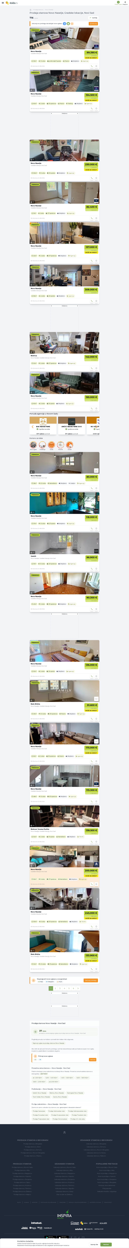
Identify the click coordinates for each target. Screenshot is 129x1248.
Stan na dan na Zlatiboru (64, 1194)
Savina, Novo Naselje (60, 1097)
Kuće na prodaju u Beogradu (106, 1182)
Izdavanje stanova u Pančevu (64, 1185)
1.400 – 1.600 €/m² (67, 1078)
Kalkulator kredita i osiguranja (106, 1191)
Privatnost (108, 1202)
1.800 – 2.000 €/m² (39, 1082)
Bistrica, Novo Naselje (57, 1093)
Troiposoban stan (41, 1119)
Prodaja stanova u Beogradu (32, 1144)
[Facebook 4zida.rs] (71, 1238)
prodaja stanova (38, 9)
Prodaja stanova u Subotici (22, 1176)
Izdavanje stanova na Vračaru (96, 1153)
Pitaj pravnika (106, 1188)
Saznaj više (94, 1244)
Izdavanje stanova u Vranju (64, 1191)
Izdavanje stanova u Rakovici (96, 1156)
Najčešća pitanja (95, 1202)
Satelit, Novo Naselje (39, 1093)
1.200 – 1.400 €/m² (51, 1078)
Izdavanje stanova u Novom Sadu (64, 1167)
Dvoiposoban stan (60, 1115)
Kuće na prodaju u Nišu (106, 1170)
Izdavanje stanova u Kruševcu (64, 1182)
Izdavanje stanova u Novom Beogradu (96, 1150)
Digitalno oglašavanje (48, 1202)
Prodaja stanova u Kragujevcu (22, 1173)
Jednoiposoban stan (77, 1111)
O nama (26, 1202)
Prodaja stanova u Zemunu (33, 1150)
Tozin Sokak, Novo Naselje (41, 1097)
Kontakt (35, 1202)
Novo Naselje (49, 9)
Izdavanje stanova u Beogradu (96, 1144)
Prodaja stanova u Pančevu (22, 1188)
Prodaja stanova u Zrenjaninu (22, 1179)
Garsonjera (39, 1111)
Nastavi (106, 1244)
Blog (19, 1202)
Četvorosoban (60, 1119)
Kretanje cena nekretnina (106, 1185)
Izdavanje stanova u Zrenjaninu (64, 1179)
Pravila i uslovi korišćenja (78, 1202)
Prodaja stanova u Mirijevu (32, 1156)
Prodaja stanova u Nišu (22, 1170)
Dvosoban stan (40, 1115)
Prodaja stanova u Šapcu (22, 1182)
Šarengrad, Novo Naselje (75, 1093)
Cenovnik (62, 1202)
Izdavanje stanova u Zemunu (96, 1147)
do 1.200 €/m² (37, 1078)
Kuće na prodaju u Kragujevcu (107, 1173)
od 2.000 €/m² (53, 1082)
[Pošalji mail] (83, 1237)
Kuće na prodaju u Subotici (107, 1176)
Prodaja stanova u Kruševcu (22, 1185)
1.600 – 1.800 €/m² (82, 1078)
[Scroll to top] (64, 1132)
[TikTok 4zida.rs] (79, 1238)
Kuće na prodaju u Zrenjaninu (106, 1179)
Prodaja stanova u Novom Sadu (22, 1167)
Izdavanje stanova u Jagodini (64, 1188)
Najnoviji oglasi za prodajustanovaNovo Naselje (48, 1043)
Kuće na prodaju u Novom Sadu (106, 1167)
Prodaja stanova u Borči (33, 1147)
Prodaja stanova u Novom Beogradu (33, 1153)
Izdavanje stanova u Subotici (64, 1176)
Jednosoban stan (56, 1111)
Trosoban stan (79, 1115)
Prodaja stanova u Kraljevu (22, 1194)
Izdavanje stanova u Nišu (64, 1170)
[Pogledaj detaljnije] (64, 38)
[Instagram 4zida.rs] (75, 1238)
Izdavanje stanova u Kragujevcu (64, 1173)
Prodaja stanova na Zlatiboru (22, 1191)
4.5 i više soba (77, 1119)
